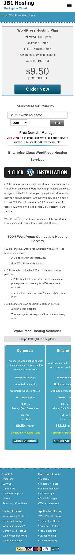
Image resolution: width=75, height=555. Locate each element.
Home (4, 15)
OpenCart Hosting (49, 525)
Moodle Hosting (48, 540)
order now (37, 89)
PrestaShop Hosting (50, 521)
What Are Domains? (14, 525)
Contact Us (9, 488)
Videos (6, 498)
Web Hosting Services (15, 535)
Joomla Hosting (48, 530)
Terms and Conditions (15, 503)
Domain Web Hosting (14, 530)
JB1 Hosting (18, 3)
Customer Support (13, 493)
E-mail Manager (48, 498)
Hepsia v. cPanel (48, 483)
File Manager (46, 493)
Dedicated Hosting (13, 521)
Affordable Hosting (13, 540)
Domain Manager (49, 488)
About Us (8, 478)
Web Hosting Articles (14, 516)
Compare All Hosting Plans (25, 432)
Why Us (7, 483)
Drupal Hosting (47, 535)
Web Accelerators (49, 503)
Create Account (25, 441)
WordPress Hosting (50, 516)
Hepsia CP (45, 478)
